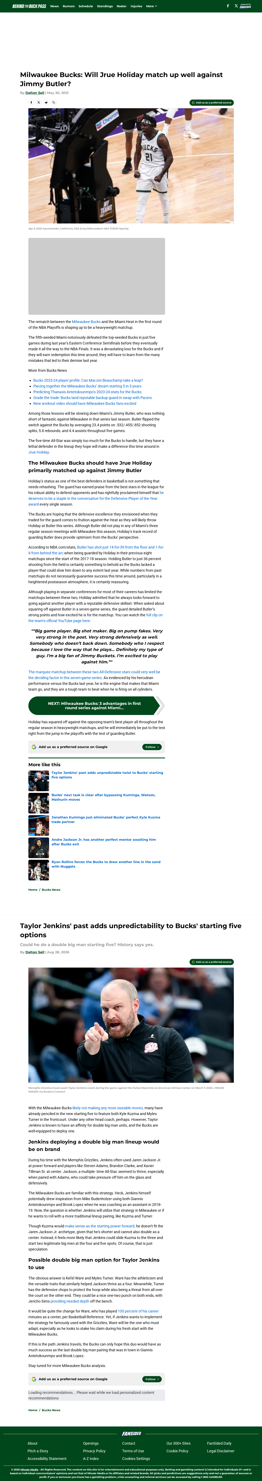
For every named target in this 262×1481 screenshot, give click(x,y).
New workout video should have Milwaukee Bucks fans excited (84, 403)
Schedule (86, 6)
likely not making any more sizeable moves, (108, 1108)
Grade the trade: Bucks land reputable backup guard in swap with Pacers (92, 397)
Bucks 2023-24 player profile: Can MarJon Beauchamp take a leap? (88, 380)
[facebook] (228, 5)
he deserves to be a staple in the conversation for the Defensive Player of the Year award (96, 498)
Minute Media (29, 1469)
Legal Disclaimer (220, 1451)
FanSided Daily (219, 1443)
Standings (105, 6)
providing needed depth (70, 1301)
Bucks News (51, 890)
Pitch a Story (38, 1451)
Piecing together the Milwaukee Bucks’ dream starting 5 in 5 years (87, 386)
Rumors (69, 6)
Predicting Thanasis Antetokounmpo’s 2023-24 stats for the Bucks (87, 392)
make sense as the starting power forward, (100, 1226)
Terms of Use (133, 1451)
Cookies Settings (136, 1458)
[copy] (54, 102)
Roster (122, 6)
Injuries (136, 6)
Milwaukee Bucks (86, 321)
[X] (236, 5)
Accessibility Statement (47, 1458)
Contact (128, 1443)
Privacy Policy (94, 1451)
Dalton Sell (34, 93)
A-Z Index (91, 1458)
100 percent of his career (138, 1311)
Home (32, 890)
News (54, 6)
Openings (91, 1443)
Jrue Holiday (38, 452)
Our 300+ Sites (179, 1443)
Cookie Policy (177, 1451)
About (32, 1443)
